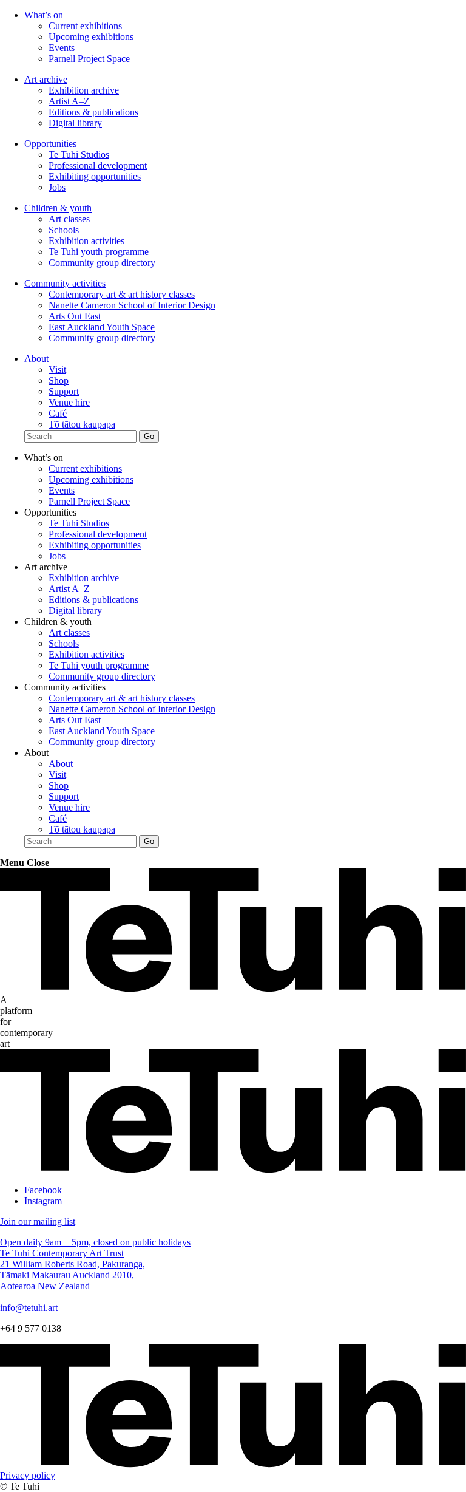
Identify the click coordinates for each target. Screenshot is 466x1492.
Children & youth (58, 208)
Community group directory (102, 262)
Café (58, 413)
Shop (59, 380)
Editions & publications (93, 112)
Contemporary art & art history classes (122, 294)
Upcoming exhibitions (91, 37)
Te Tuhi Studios (79, 154)
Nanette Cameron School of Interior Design (132, 305)
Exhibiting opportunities (95, 176)
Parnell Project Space (89, 58)
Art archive (45, 79)
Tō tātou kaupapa (82, 424)
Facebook (43, 1190)
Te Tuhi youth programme (99, 252)
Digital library (75, 123)
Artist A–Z (69, 101)
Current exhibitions (85, 26)
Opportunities (50, 143)
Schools (64, 230)
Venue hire (69, 402)
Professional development (98, 165)
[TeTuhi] (233, 989)
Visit (57, 369)
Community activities (65, 283)
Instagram (43, 1201)
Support (64, 391)
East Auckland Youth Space (102, 327)
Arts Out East (75, 316)
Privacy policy (27, 1475)
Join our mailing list (37, 1221)
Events (62, 48)
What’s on (43, 15)
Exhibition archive (84, 90)
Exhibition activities (86, 241)
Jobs (57, 187)
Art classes (69, 219)
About (36, 358)
